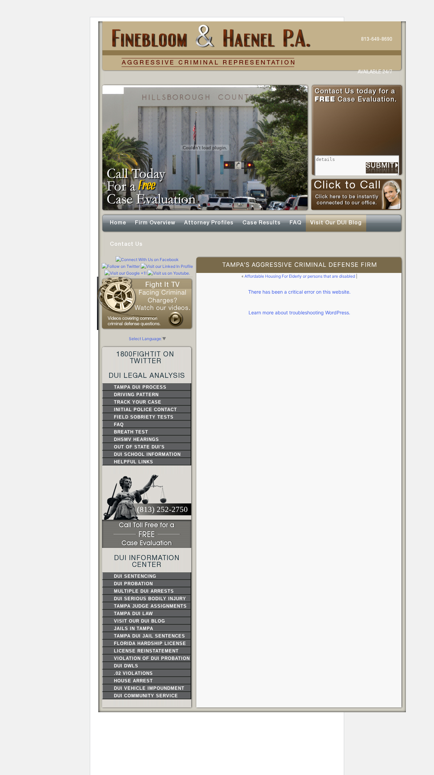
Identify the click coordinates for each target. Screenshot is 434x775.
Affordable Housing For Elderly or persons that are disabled (299, 276)
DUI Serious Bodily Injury (150, 598)
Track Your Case (137, 402)
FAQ (295, 222)
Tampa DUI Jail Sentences (149, 636)
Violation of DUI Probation (152, 658)
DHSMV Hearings (136, 439)
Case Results (261, 222)
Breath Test (131, 432)
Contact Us (126, 244)
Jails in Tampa (133, 628)
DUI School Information (147, 454)
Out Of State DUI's (139, 446)
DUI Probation (133, 583)
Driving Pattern (136, 394)
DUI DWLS (126, 665)
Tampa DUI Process (140, 387)
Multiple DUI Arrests (144, 591)
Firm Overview (155, 222)
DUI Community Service (146, 695)
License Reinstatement (146, 650)
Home (118, 222)
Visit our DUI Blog (336, 222)
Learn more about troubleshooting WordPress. (299, 312)
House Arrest (133, 680)
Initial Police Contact (145, 409)
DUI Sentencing (135, 576)
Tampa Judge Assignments (150, 606)
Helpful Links (133, 461)
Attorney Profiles (209, 222)
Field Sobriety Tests (144, 417)
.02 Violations (133, 673)
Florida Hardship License (150, 643)
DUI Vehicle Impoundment (149, 688)
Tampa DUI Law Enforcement (133, 614)
